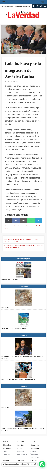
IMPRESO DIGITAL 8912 (9, 279)
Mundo (19, 448)
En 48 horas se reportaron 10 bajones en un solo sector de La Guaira (22, 240)
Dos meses (5, 307)
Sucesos (6, 460)
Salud (32, 442)
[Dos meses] (23, 297)
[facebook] (33, 6)
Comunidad (34, 445)
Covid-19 (33, 460)
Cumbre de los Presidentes (13, 226)
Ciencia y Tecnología (34, 453)
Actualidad (34, 448)
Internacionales (22, 454)
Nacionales (20, 451)
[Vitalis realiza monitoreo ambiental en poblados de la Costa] (23, 419)
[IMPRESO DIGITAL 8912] (23, 270)
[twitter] (37, 6)
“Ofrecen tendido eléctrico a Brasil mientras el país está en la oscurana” (23, 246)
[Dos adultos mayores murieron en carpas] (23, 370)
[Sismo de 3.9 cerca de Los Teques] (23, 319)
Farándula (20, 460)
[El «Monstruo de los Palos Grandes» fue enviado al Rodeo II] (23, 346)
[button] (42, 464)
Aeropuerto (6, 454)
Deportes (20, 445)
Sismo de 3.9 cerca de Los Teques (14, 328)
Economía (20, 442)
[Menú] (3, 2)
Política (5, 442)
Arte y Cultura (35, 457)
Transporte (7, 448)
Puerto (5, 451)
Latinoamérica (29, 226)
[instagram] (41, 6)
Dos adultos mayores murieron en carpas (18, 379)
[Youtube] (45, 6)
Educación (7, 445)
